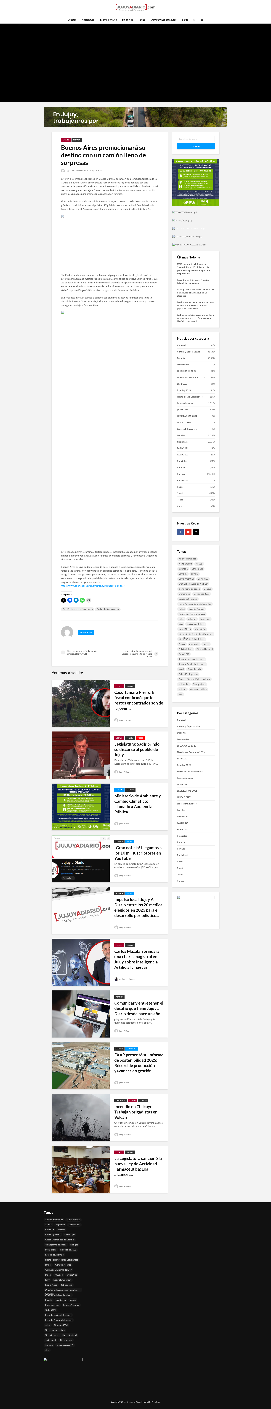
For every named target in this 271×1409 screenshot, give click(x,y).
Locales (72, 19)
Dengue (207, 588)
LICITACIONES (184, 422)
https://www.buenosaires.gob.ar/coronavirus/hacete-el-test (93, 585)
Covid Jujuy (203, 578)
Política (181, 467)
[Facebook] (180, 532)
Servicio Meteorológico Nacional (194, 679)
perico (206, 644)
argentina (183, 568)
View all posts (86, 632)
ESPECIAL (119, 790)
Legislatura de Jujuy (196, 624)
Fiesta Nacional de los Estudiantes (195, 603)
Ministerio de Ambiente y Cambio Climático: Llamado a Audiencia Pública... (137, 803)
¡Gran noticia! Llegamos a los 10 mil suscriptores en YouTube (138, 853)
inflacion (192, 619)
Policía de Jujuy (186, 649)
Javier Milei (205, 619)
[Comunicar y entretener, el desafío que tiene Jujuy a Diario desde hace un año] (81, 1013)
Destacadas (120, 1101)
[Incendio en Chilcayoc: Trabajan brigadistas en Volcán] (81, 1117)
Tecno (141, 19)
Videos (140, 738)
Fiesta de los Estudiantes (190, 396)
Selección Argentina (188, 674)
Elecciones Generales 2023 (191, 377)
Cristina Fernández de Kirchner (193, 583)
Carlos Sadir (197, 568)
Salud (185, 19)
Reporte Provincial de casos (192, 664)
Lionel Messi (185, 629)
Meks (138, 1402)
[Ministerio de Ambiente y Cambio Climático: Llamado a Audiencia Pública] (81, 806)
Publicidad (131, 1049)
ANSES (199, 563)
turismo (182, 689)
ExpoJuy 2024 (184, 390)
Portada (76, 140)
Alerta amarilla (185, 563)
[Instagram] (196, 532)
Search (196, 146)
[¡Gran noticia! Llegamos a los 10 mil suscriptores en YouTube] (81, 858)
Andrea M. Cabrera (127, 979)
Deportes (127, 19)
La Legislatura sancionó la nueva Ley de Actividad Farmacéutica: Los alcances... (138, 1166)
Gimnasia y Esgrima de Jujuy (192, 614)
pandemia (194, 644)
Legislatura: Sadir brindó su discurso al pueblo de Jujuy (136, 749)
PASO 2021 (182, 448)
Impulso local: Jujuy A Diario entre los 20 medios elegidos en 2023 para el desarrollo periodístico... (138, 907)
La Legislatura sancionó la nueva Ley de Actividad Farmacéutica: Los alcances (196, 292)
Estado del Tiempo (188, 598)
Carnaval (181, 345)
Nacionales (88, 19)
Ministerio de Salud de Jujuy (192, 639)
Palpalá (182, 644)
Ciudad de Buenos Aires (107, 609)
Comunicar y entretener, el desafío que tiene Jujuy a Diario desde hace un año (138, 1008)
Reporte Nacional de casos (192, 659)
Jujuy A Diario (124, 772)
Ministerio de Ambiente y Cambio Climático (195, 634)
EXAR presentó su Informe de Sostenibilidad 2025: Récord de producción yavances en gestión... (138, 1062)
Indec (181, 619)
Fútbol (182, 609)
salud (181, 669)
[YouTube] (188, 532)
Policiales (182, 461)
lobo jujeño (200, 629)
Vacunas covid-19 (198, 689)
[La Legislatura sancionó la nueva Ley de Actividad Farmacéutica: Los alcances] (81, 1169)
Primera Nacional (205, 649)
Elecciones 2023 (202, 593)
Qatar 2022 (184, 654)
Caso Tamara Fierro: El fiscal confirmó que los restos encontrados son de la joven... (138, 700)
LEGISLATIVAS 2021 (187, 416)
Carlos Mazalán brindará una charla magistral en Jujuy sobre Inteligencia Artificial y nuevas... (136, 959)
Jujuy (181, 624)
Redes (129, 842)
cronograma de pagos (189, 588)
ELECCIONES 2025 (186, 371)
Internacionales (108, 19)
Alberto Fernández (187, 558)
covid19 (194, 573)
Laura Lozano (125, 720)
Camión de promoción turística (78, 609)
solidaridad (184, 684)
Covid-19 (183, 573)
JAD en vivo (182, 409)
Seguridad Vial (194, 669)
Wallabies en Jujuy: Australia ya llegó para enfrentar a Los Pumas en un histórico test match (195, 318)
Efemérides (184, 593)
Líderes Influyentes (187, 429)
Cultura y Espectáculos (164, 19)
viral (180, 694)
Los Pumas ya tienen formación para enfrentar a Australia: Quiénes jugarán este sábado (195, 305)
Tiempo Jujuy (199, 684)
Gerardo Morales (197, 609)
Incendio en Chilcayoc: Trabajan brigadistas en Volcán (135, 1112)
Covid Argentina (186, 578)
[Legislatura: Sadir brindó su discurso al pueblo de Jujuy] (81, 754)
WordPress (156, 1402)
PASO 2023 (183, 454)
